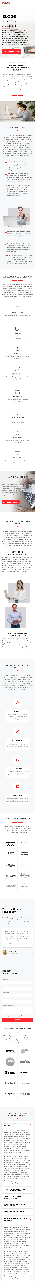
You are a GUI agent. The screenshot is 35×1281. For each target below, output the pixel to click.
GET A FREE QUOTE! (11, 51)
